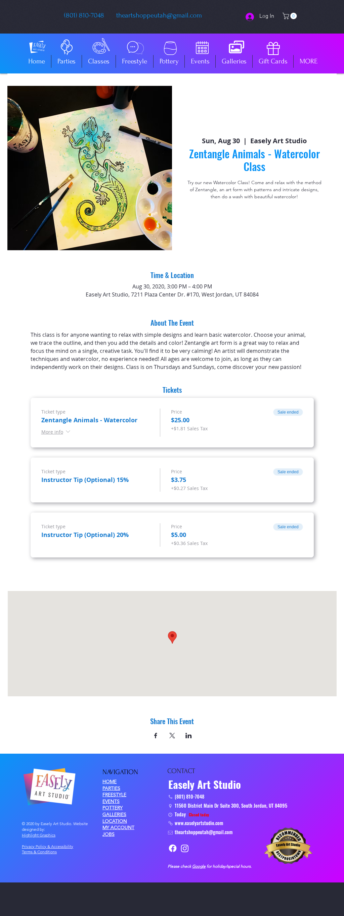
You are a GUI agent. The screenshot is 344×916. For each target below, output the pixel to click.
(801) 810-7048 (84, 15)
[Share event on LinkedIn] (188, 735)
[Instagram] (185, 848)
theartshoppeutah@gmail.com (159, 15)
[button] (290, 16)
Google (199, 866)
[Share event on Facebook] (156, 735)
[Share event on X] (172, 735)
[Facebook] (173, 848)
